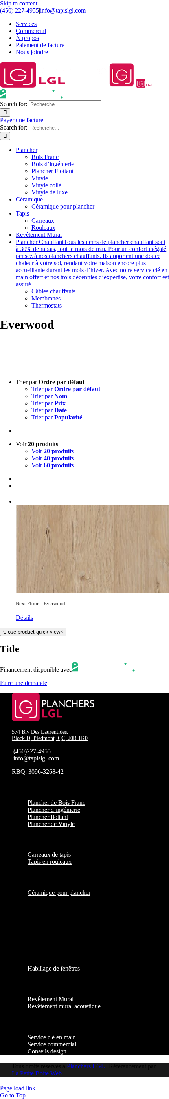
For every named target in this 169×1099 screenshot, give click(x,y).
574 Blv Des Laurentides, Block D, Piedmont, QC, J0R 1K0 (50, 735)
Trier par (65, 389)
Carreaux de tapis (49, 854)
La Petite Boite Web (37, 1073)
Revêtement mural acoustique (64, 1006)
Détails (24, 617)
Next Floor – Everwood (40, 603)
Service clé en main (52, 1037)
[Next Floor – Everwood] (92, 544)
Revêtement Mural (50, 999)
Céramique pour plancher (59, 892)
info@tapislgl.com (63, 10)
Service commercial (52, 1044)
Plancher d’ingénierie (54, 809)
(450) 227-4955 (19, 10)
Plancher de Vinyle (51, 824)
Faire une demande (23, 683)
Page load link (17, 1088)
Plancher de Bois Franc (56, 802)
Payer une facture (21, 120)
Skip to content (18, 3)
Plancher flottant (48, 816)
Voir (52, 451)
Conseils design (47, 1051)
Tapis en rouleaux (50, 861)
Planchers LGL (86, 1066)
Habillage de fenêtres (54, 968)
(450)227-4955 (32, 751)
